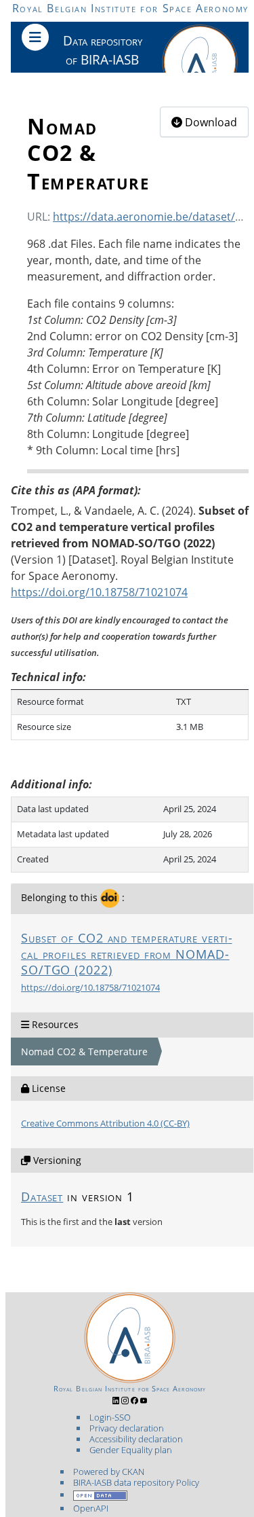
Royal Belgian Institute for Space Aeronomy (130, 8)
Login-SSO (110, 1417)
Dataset (42, 1196)
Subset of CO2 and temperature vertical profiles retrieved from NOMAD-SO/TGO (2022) (126, 954)
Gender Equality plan (130, 1450)
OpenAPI (90, 1508)
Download (209, 122)
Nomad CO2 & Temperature (84, 1051)
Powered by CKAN (108, 1471)
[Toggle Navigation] (35, 37)
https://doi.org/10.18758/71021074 (90, 987)
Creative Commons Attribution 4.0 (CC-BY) (105, 1123)
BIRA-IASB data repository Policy (136, 1482)
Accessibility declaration (136, 1439)
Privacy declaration (126, 1428)
